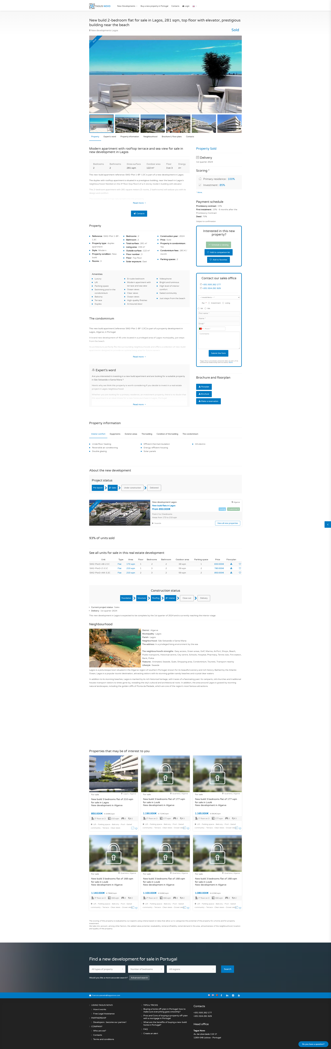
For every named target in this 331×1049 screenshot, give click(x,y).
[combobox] (201, 328)
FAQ (145, 1029)
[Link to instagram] (233, 995)
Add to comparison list (220, 252)
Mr (202, 308)
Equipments (115, 434)
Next (234, 77)
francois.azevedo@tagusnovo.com (106, 995)
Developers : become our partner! (109, 1022)
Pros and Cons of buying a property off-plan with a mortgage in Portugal (165, 1017)
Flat (119, 564)
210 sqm (130, 568)
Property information (129, 136)
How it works (99, 1009)
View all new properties (227, 523)
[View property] (133, 828)
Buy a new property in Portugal (154, 6)
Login (186, 6)
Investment (216, 303)
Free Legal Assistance (104, 1013)
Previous (96, 77)
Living (227, 303)
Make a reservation (209, 401)
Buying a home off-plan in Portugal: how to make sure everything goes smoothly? (164, 1010)
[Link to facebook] (221, 995)
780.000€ (219, 568)
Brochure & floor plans (172, 136)
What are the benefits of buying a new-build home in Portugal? (165, 1023)
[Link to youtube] (239, 995)
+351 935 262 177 (211, 284)
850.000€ (219, 572)
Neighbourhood (150, 136)
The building (147, 434)
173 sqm (130, 564)
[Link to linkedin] (227, 995)
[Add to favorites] (240, 564)
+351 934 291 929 (211, 288)
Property (95, 136)
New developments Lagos (104, 30)
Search (227, 969)
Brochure (205, 394)
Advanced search (139, 977)
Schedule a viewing (219, 245)
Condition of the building (167, 434)
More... (200, 192)
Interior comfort (98, 434)
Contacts (175, 6)
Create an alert (150, 1033)
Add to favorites (219, 260)
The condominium (190, 434)
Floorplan (205, 387)
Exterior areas (131, 434)
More (231, 362)
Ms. (208, 308)
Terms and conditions (103, 1039)
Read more (138, 203)
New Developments (126, 6)
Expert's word (110, 136)
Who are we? (99, 1030)
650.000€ (219, 564)
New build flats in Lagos (163, 505)
